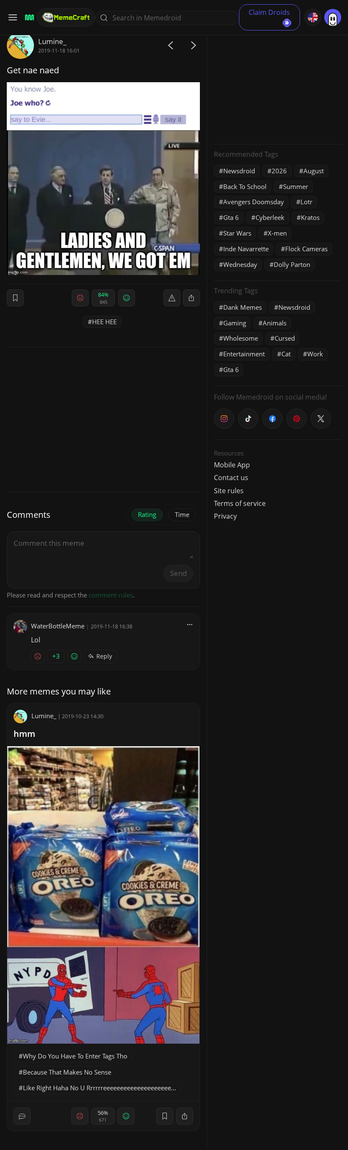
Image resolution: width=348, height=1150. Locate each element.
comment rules (111, 595)
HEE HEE (104, 321)
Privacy (225, 516)
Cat (286, 354)
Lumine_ (52, 41)
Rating (147, 514)
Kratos (310, 217)
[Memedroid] (28, 17)
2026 (279, 171)
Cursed (285, 338)
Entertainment (244, 354)
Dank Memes (242, 307)
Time (182, 514)
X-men (277, 233)
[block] (191, 297)
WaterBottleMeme (57, 626)
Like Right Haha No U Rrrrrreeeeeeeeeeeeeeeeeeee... (99, 1087)
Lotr (306, 201)
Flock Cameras (306, 248)
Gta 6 (231, 217)
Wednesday (240, 264)
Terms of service (240, 503)
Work (315, 354)
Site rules (229, 490)
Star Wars (237, 233)
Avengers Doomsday (253, 201)
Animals (274, 323)
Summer (295, 186)
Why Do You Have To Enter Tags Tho (75, 1056)
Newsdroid (239, 171)
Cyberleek (269, 217)
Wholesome (240, 338)
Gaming (234, 323)
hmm (24, 733)
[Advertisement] (277, 85)
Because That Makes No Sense (67, 1072)
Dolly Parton (292, 264)
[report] (171, 297)
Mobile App (232, 464)
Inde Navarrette (246, 248)
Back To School (245, 186)
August (313, 171)
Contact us (231, 477)
